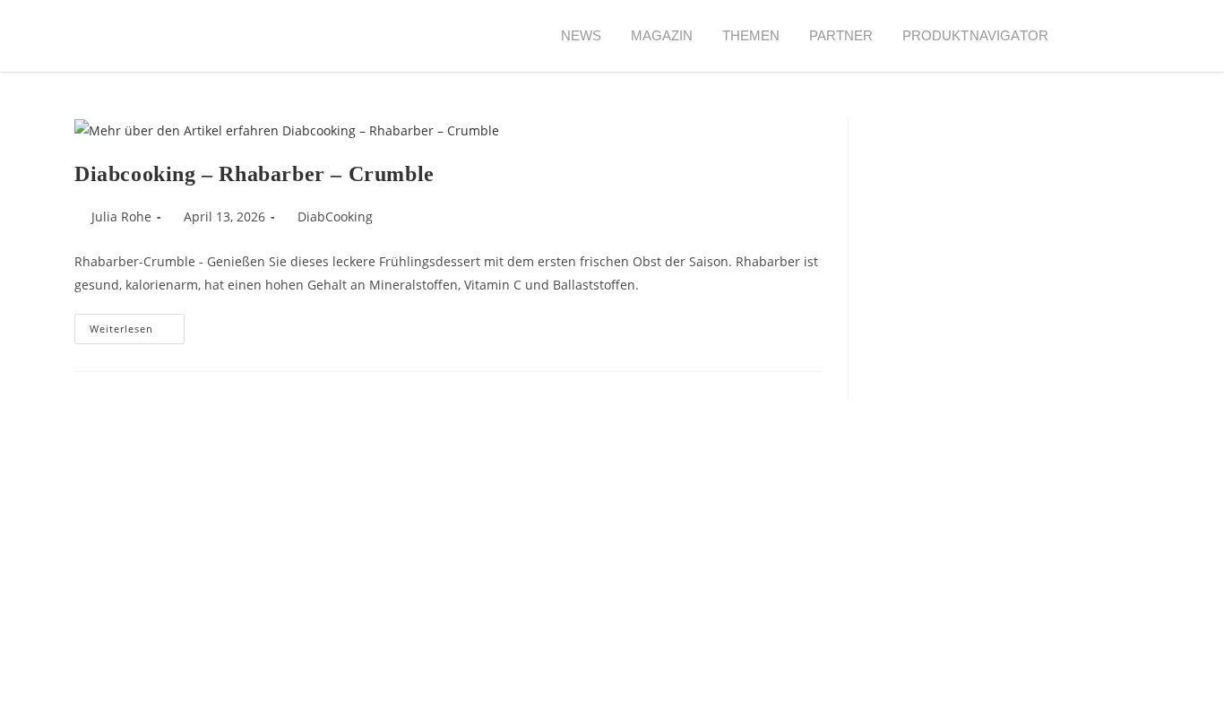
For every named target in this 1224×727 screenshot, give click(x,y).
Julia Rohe (121, 216)
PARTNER (841, 35)
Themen (751, 35)
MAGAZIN (662, 35)
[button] (1095, 36)
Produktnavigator (975, 35)
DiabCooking (335, 216)
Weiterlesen (137, 324)
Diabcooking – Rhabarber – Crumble (254, 174)
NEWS (581, 35)
